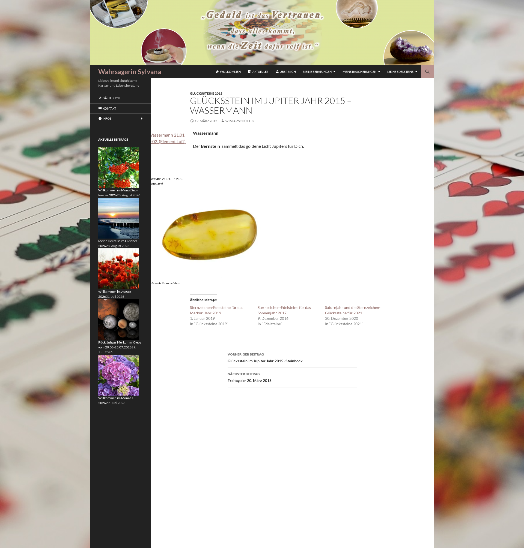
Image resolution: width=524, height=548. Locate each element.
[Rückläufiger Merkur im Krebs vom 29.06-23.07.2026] (118, 319)
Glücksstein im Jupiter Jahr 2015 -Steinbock (265, 357)
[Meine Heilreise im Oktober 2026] (118, 218)
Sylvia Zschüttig (239, 121)
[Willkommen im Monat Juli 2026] (118, 375)
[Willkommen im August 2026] (118, 268)
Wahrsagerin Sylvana (129, 72)
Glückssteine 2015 (206, 93)
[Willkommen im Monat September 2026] (118, 167)
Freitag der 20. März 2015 (250, 377)
